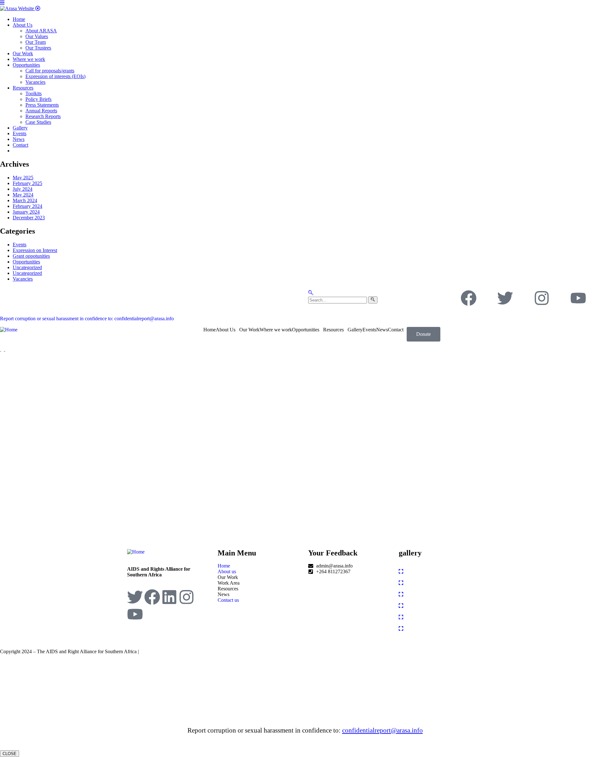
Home (209, 329)
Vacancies (23, 279)
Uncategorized (27, 267)
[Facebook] (469, 298)
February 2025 (27, 183)
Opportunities (26, 261)
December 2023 (29, 217)
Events (19, 244)
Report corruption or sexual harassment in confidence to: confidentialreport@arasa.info (87, 318)
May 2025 (23, 177)
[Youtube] (578, 298)
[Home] (8, 329)
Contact (395, 329)
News (382, 329)
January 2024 (26, 212)
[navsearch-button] (310, 293)
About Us (225, 329)
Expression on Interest (35, 250)
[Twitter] (505, 298)
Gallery (355, 329)
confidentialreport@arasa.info (382, 730)
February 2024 (27, 206)
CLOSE (10, 753)
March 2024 (25, 200)
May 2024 (23, 194)
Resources (333, 329)
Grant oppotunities (31, 256)
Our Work (249, 329)
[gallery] (401, 571)
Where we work (276, 329)
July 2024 (22, 189)
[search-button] (372, 299)
